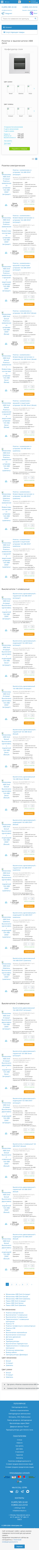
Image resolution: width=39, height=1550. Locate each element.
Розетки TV (10, 1324)
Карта (19, 1519)
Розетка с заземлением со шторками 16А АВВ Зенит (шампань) (22, 448)
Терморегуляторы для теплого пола (19, 1430)
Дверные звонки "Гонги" (19, 1427)
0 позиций (34, 1)
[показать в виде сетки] (33, 159)
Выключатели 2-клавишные (16, 1317)
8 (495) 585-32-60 (9, 7)
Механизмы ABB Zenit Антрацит (18, 1294)
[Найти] (36, 18)
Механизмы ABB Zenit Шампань (18, 1299)
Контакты (19, 1458)
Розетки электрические (15, 1313)
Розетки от (7, 136)
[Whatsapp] (17, 1491)
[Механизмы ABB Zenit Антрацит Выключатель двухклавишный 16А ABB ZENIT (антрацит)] (6, 1020)
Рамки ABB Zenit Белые (14, 1303)
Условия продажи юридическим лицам (19, 1467)
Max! (35, 13)
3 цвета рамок (9, 131)
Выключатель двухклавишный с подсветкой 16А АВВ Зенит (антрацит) (24, 1053)
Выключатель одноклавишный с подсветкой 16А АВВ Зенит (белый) (24, 732)
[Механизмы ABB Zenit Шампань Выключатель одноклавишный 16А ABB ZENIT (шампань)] (6, 970)
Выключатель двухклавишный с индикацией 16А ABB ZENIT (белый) (24, 1236)
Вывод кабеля (11, 1352)
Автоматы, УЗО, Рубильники (19, 1417)
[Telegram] (22, 1491)
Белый (8, 1361)
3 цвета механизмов (11, 129)
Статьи (19, 1440)
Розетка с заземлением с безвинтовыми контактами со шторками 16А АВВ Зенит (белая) (24, 357)
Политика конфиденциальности (19, 1461)
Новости (19, 1443)
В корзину (29, 209)
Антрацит (9, 1363)
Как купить (8, 141)
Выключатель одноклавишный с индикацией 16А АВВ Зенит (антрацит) (24, 643)
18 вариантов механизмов (13, 127)
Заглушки (9, 1339)
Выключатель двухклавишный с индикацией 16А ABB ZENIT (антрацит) (24, 1100)
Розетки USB (10, 1328)
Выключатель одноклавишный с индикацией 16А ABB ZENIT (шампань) (24, 915)
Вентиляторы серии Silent (19, 1423)
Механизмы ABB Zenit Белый (17, 1296)
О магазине (19, 1452)
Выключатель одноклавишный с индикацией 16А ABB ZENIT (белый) (24, 822)
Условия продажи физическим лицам (19, 1464)
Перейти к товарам (19, 149)
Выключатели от (10, 137)
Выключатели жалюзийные (16, 1332)
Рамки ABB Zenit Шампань (16, 1305)
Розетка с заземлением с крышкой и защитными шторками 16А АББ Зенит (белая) (24, 403)
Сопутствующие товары (14, 32)
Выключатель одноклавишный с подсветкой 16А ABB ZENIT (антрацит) (24, 596)
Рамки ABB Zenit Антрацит (16, 1301)
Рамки (8, 1330)
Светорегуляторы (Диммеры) (17, 1355)
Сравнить (6, 205)
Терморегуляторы (12, 1341)
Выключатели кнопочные (16, 1335)
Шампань (9, 1365)
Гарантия (19, 1455)
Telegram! (8, 13)
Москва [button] (7, 1)
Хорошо (20, 1546)
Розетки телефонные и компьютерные (20, 1326)
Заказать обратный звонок (29, 10)
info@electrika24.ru (7, 10)
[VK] (11, 1491)
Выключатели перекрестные (17, 1344)
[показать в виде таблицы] (36, 159)
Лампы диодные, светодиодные (19, 1420)
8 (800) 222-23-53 (30, 7)
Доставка (7, 143)
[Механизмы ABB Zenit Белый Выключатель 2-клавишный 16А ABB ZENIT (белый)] (6, 1156)
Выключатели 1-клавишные (16, 1315)
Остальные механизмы (15, 1350)
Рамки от (7, 134)
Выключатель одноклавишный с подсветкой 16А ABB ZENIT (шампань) (24, 868)
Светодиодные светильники (19, 1414)
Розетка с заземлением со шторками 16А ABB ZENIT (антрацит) (22, 172)
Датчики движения (13, 1337)
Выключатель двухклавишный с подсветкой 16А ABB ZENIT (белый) (24, 1189)
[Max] (27, 1491)
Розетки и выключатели (19, 1410)
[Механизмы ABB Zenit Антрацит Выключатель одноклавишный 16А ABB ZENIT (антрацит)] (6, 698)
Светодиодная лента (19, 1407)
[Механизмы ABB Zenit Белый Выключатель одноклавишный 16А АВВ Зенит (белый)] (6, 789)
